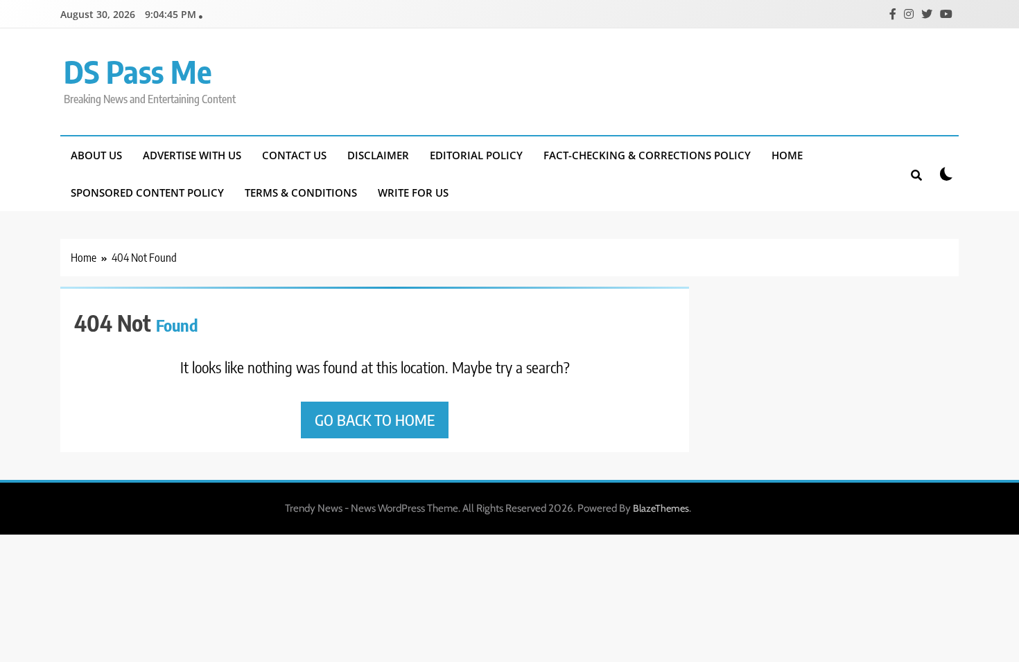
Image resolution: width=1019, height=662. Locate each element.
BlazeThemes (661, 508)
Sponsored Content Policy (147, 192)
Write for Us (413, 192)
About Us (96, 155)
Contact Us (294, 155)
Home (787, 155)
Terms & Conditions (301, 192)
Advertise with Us (192, 155)
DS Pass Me (137, 71)
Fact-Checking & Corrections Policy (647, 155)
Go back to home (375, 419)
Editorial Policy (476, 155)
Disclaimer (378, 155)
